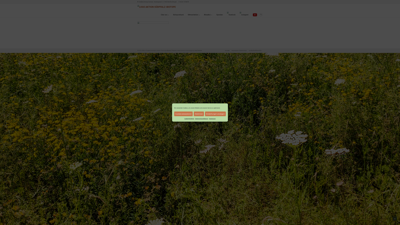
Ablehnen (199, 114)
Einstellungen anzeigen (215, 114)
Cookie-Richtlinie (189, 118)
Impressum (212, 118)
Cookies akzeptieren (183, 114)
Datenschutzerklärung (201, 118)
